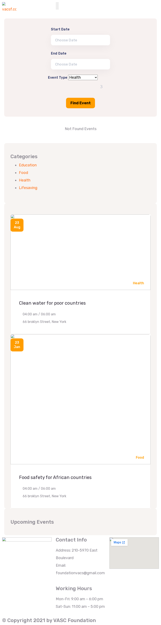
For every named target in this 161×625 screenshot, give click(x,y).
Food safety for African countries (55, 477)
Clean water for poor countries (52, 303)
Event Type (57, 78)
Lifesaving (28, 187)
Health (24, 180)
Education (28, 165)
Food (23, 172)
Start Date (60, 29)
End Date (59, 53)
